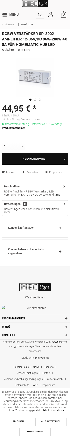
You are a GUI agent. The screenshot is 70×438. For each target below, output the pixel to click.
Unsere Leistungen (27, 373)
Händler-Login (21, 366)
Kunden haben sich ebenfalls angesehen (26, 251)
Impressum (48, 385)
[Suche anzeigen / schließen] (40, 14)
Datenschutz (22, 385)
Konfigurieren (35, 431)
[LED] (35, 287)
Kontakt (46, 373)
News (36, 366)
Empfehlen (55, 172)
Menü (14, 15)
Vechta (44, 357)
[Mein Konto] (50, 14)
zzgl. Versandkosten (27, 119)
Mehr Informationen (53, 410)
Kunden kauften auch (21, 227)
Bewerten (32, 172)
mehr (59, 194)
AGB (35, 385)
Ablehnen (18, 421)
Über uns (49, 366)
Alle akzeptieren (50, 421)
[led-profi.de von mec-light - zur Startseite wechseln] (35, 5)
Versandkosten (59, 341)
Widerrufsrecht (55, 379)
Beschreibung (12, 186)
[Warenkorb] (64, 14)
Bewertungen (12, 203)
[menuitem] (11, 14)
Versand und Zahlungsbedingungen (23, 379)
